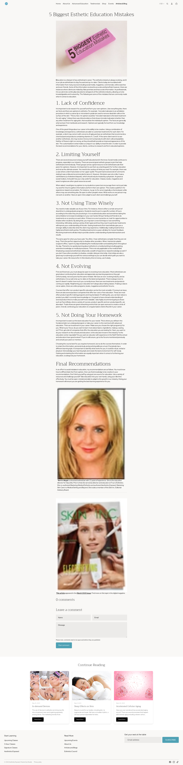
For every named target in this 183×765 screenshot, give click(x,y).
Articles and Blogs (70, 748)
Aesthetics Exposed (11, 751)
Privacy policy (38, 762)
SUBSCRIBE (170, 740)
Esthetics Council (70, 751)
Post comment (63, 645)
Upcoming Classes (11, 740)
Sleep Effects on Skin (84, 706)
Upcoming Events (70, 740)
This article (60, 593)
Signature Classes (10, 748)
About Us (67, 744)
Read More (38, 719)
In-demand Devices (41, 706)
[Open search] (167, 3)
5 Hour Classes (9, 744)
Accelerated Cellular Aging (128, 706)
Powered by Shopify (26, 762)
